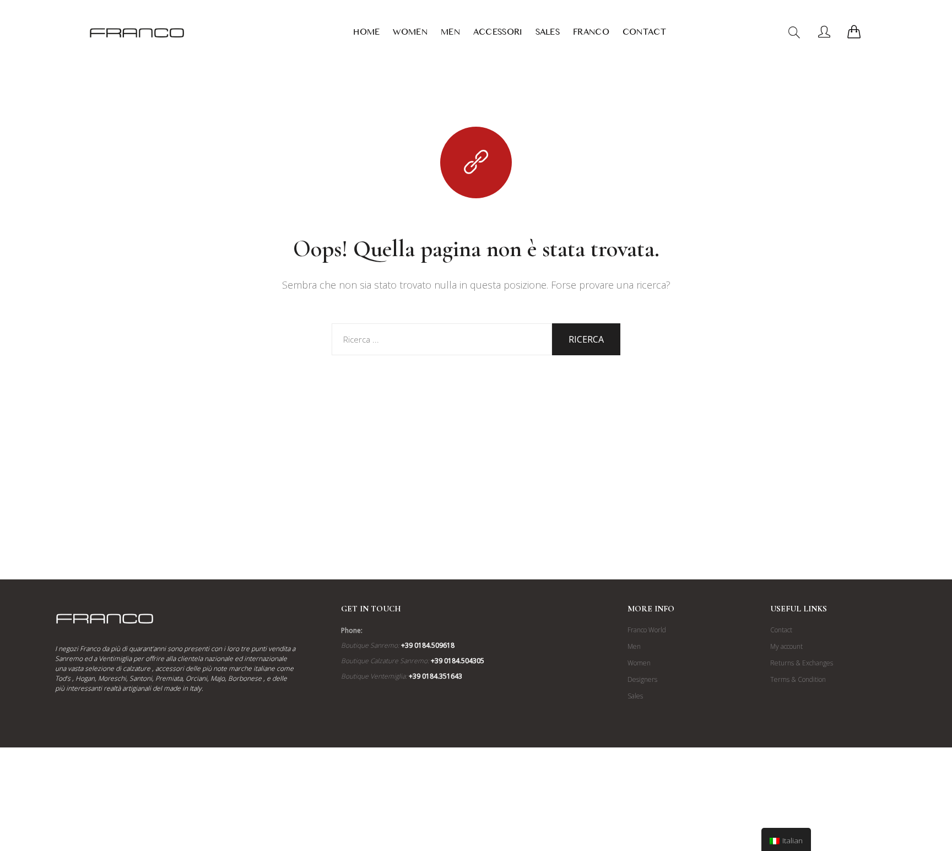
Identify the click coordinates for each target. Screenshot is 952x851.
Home (366, 33)
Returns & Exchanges (801, 663)
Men (450, 33)
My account (786, 646)
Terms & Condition (798, 679)
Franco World (647, 630)
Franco (591, 33)
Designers (642, 679)
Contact (644, 33)
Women (410, 33)
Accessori (497, 33)
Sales (548, 33)
